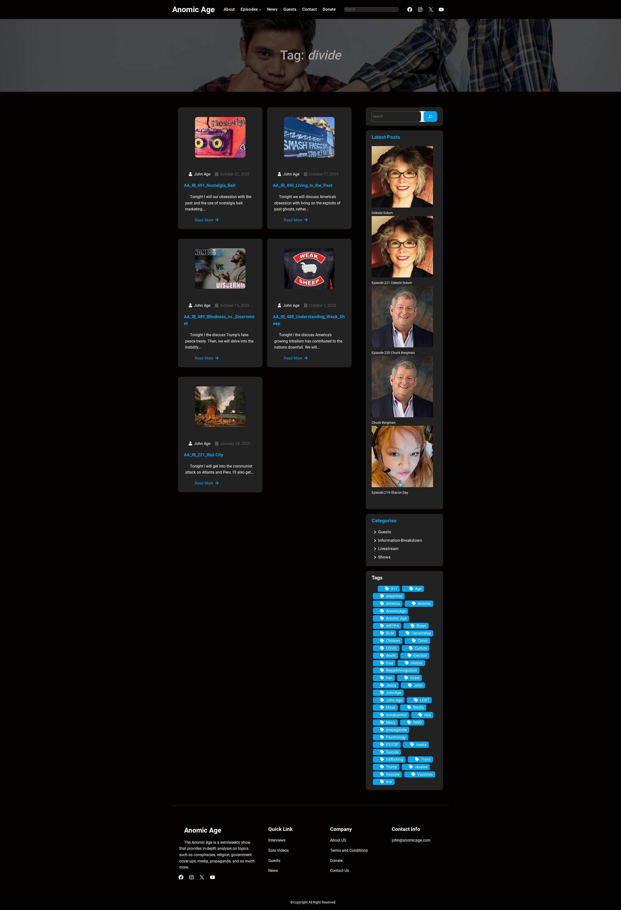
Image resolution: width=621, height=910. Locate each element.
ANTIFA (392, 626)
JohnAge (393, 692)
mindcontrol (396, 715)
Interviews (277, 840)
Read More (204, 220)
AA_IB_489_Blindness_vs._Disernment (219, 320)
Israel (414, 678)
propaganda (396, 729)
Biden (421, 626)
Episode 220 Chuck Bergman (393, 353)
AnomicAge (396, 611)
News (390, 722)
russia (421, 744)
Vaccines (425, 774)
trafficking (394, 759)
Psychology (396, 737)
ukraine (421, 767)
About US (338, 840)
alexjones (394, 596)
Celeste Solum (382, 213)
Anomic (424, 603)
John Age (394, 700)
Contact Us (339, 870)
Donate (336, 860)
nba (427, 715)
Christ (423, 640)
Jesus (391, 685)
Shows (384, 557)
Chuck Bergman (384, 423)
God (389, 663)
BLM (390, 633)
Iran (389, 678)
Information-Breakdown (400, 540)
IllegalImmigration (401, 670)
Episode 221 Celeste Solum (392, 283)
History (417, 663)
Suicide (392, 752)
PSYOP (392, 744)
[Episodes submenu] (260, 9)
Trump (391, 767)
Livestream (388, 548)
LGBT (424, 700)
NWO (417, 722)
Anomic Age (193, 9)
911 (394, 588)
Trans (426, 759)
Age (418, 588)
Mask (390, 707)
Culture (421, 648)
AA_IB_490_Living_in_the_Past (302, 185)
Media (418, 707)
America (393, 603)
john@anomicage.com (411, 840)
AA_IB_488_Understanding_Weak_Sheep (309, 320)
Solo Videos (278, 850)
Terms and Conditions (349, 850)
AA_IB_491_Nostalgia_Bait (209, 185)
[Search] (430, 116)
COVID (391, 648)
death (391, 655)
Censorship (421, 633)
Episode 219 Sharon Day (390, 493)
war (389, 781)
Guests (384, 531)
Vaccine (393, 774)
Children (393, 640)
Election (420, 655)
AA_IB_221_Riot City (203, 454)
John (418, 685)
